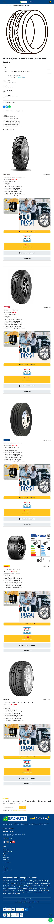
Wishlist (4, 855)
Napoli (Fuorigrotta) (7, 870)
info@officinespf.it (7, 838)
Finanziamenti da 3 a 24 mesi (27, 232)
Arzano (4, 866)
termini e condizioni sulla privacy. (19, 810)
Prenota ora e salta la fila (28, 253)
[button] (5, 53)
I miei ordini (5, 853)
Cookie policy (6, 859)
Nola (4, 872)
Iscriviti (22, 807)
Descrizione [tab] (6, 111)
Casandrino (5, 868)
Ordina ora (28, 258)
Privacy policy (6, 857)
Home (4, 5)
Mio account (6, 849)
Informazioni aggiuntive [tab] (16, 111)
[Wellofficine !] (27, 2)
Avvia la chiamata (21, 77)
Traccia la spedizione (8, 851)
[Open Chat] (50, 915)
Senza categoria (9, 5)
